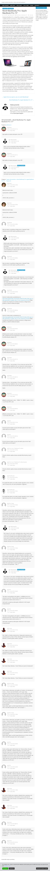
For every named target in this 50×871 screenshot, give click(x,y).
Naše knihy (12, 5)
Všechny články (10, 8)
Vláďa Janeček (11, 15)
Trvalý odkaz (12, 130)
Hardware (5, 8)
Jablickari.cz (8, 125)
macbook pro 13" (24, 15)
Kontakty (37, 5)
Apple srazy (19, 5)
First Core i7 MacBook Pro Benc (16, 448)
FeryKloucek (11, 475)
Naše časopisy (5, 5)
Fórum (31, 5)
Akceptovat (5, 868)
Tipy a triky (26, 5)
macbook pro (18, 15)
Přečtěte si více (7, 865)
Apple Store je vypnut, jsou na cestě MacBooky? (15, 97)
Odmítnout (12, 868)
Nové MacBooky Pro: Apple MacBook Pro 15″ (21, 100)
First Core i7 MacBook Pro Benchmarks (18, 462)
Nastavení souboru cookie (42, 868)
